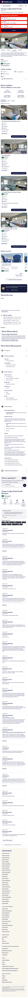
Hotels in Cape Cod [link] (5, 931)
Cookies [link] (3, 964)
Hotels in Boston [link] (5, 888)
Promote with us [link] (5, 952)
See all (2, 76)
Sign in (8, 289)
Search (14, 30)
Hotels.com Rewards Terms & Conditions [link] (10, 970)
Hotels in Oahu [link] (5, 929)
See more (3, 327)
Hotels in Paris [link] (4, 876)
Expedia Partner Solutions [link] (7, 950)
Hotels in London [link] (5, 895)
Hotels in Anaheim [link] (5, 901)
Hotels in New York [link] (5, 857)
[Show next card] (26, 41)
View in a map (5, 311)
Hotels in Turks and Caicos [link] (7, 910)
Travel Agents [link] (4, 954)
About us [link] (4, 975)
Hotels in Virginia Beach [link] (6, 897)
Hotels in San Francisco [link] (6, 870)
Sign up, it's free (14, 289)
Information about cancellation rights (10, 340)
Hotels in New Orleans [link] (6, 863)
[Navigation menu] (25, 1)
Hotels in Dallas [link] (5, 903)
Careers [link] (3, 977)
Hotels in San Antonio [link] (6, 886)
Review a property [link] (5, 943)
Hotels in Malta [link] (5, 919)
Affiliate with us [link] (5, 948)
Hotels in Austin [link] (5, 882)
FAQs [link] (3, 938)
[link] (26, 6)
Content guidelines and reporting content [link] (10, 968)
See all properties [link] (7, 5)
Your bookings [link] (4, 936)
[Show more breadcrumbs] (2, 844)
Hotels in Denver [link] (5, 878)
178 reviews (4, 498)
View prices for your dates (18, 136)
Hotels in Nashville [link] (5, 867)
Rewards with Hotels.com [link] (7, 982)
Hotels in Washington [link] (6, 880)
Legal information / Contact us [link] (8, 966)
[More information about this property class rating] (5, 10)
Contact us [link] (4, 941)
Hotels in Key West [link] (5, 892)
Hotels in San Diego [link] (6, 865)
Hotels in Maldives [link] (5, 914)
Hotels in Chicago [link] (5, 859)
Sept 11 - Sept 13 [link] (20, 96)
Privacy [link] (3, 962)
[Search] (24, 485)
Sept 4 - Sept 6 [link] (7, 96)
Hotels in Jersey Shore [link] (6, 921)
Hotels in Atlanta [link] (5, 884)
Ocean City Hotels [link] (8, 844)
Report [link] (5, 517)
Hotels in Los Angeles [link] (6, 872)
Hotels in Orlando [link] (5, 861)
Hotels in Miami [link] (5, 874)
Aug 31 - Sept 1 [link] (21, 92)
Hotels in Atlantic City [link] (6, 890)
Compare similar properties (15, 279)
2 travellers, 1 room (8, 27)
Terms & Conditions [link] (6, 960)
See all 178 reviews (5, 65)
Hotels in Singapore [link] (6, 912)
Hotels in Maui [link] (4, 923)
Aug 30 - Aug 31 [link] (7, 92)
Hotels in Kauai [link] (5, 927)
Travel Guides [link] (4, 979)
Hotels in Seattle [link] (5, 899)
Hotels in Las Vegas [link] (5, 855)
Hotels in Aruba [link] (5, 908)
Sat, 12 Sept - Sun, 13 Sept (10, 23)
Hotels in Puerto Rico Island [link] (7, 925)
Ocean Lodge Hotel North (10, 19)
